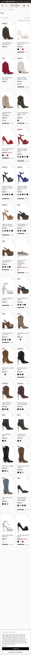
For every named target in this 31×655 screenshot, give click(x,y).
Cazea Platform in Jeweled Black (22, 225)
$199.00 (19, 337)
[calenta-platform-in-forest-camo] (20, 157)
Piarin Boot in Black (7, 466)
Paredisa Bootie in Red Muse (7, 78)
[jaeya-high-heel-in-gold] (3, 541)
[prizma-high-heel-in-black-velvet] (27, 505)
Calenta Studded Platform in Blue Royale (22, 188)
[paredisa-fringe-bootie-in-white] (18, 84)
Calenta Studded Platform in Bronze (7, 225)
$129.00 (4, 264)
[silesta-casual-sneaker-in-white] (20, 270)
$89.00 (19, 267)
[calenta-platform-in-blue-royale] (23, 157)
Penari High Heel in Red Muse (7, 149)
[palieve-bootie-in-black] (18, 374)
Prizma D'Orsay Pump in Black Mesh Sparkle (21, 499)
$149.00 (4, 438)
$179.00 (19, 372)
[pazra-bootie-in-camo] (5, 441)
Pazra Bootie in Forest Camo (21, 435)
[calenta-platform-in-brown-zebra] (18, 157)
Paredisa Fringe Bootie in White (21, 78)
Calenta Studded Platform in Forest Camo (7, 188)
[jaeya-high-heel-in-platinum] (5, 541)
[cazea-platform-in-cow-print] (23, 231)
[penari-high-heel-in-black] (18, 49)
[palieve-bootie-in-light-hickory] (20, 374)
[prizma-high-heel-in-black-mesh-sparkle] (25, 505)
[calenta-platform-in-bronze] (25, 157)
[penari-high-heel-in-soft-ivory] (20, 49)
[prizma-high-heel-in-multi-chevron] (20, 505)
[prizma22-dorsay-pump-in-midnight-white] (18, 505)
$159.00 (4, 46)
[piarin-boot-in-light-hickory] (5, 471)
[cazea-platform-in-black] (25, 231)
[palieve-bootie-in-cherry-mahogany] (23, 374)
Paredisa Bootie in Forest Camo (7, 43)
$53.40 (25, 267)
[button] (13, 24)
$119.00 (4, 228)
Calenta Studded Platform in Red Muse (22, 150)
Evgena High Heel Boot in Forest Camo (22, 114)
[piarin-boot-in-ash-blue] (7, 471)
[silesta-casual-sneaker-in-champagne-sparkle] (18, 270)
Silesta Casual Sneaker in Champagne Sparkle (21, 263)
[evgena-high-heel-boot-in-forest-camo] (18, 120)
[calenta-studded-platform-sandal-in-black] (27, 157)
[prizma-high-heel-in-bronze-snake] (23, 505)
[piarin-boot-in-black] (3, 471)
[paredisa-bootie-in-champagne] (20, 84)
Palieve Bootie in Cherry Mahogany (22, 403)
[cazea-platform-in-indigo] (20, 231)
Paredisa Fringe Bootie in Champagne (6, 114)
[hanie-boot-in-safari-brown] (20, 339)
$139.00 (19, 118)
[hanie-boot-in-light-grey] (18, 339)
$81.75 (10, 152)
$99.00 (19, 154)
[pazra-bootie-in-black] (3, 441)
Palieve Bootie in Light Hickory (7, 403)
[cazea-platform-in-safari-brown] (18, 231)
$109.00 (19, 46)
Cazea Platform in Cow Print (7, 333)
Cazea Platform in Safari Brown (7, 261)
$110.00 (4, 302)
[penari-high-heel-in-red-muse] (23, 49)
